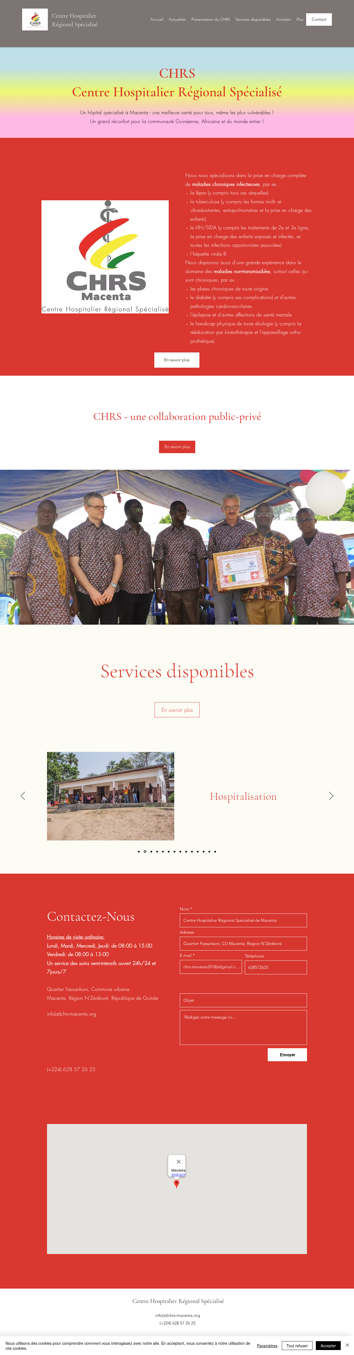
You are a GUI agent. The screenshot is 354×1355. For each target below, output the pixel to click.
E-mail (186, 955)
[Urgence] (215, 851)
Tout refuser (297, 1345)
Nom (184, 909)
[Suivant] (331, 796)
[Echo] (203, 851)
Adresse (187, 932)
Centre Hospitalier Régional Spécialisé (178, 1301)
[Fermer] (347, 1346)
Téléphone (254, 956)
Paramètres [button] (267, 1345)
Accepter (328, 1345)
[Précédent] (23, 796)
